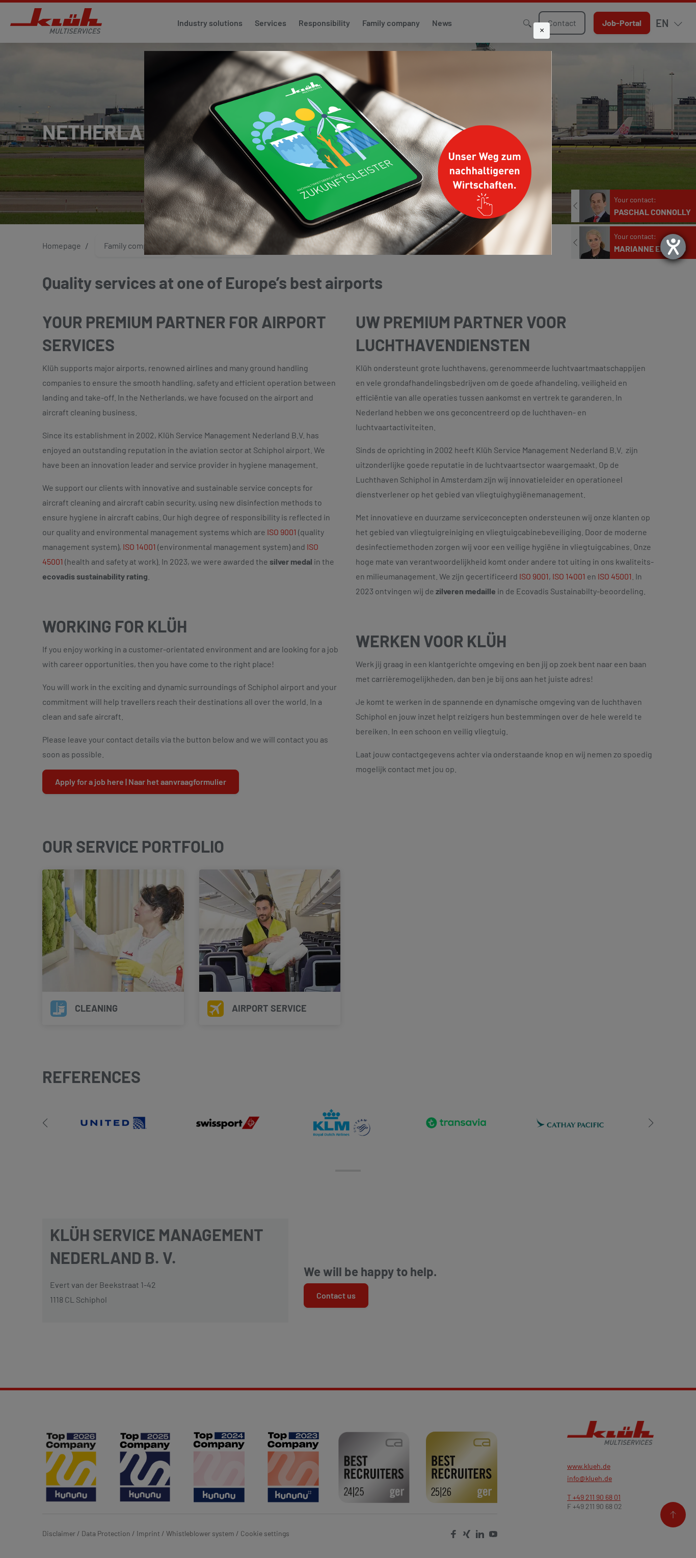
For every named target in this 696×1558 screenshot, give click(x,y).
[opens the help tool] (673, 246)
